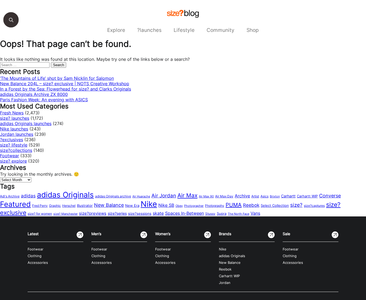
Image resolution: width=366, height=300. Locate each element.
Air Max (187, 195)
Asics (264, 196)
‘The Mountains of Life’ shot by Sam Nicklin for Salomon (57, 78)
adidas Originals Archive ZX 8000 (34, 94)
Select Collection (275, 205)
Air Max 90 (206, 196)
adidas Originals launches (25, 123)
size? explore (13, 161)
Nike (149, 204)
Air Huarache (141, 196)
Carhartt (288, 196)
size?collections (16, 150)
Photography (214, 206)
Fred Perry (40, 206)
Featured (15, 204)
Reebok (251, 205)
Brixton (275, 196)
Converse (330, 195)
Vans (255, 213)
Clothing (35, 256)
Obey (179, 206)
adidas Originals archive (113, 196)
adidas (28, 195)
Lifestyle (184, 30)
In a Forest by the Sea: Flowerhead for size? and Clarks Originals (65, 89)
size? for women (40, 214)
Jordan (224, 283)
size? (296, 205)
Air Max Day (224, 196)
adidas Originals (65, 194)
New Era (132, 206)
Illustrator (85, 205)
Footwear (9, 155)
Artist (255, 196)
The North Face (238, 214)
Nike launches (14, 129)
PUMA (234, 205)
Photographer (194, 206)
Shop (253, 30)
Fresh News (12, 112)
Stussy (210, 214)
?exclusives (11, 139)
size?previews (92, 213)
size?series (117, 213)
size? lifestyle (13, 145)
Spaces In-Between (184, 213)
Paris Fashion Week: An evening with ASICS (44, 99)
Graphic (55, 206)
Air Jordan (163, 195)
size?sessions (139, 213)
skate (158, 213)
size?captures (314, 206)
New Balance (109, 205)
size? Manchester (65, 214)
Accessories (38, 263)
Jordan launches (16, 134)
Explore (116, 30)
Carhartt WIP (307, 196)
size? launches (14, 118)
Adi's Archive (10, 196)
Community (220, 30)
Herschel (69, 206)
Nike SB (166, 205)
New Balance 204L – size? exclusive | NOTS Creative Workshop (64, 83)
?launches (149, 30)
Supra (221, 213)
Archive (242, 195)
